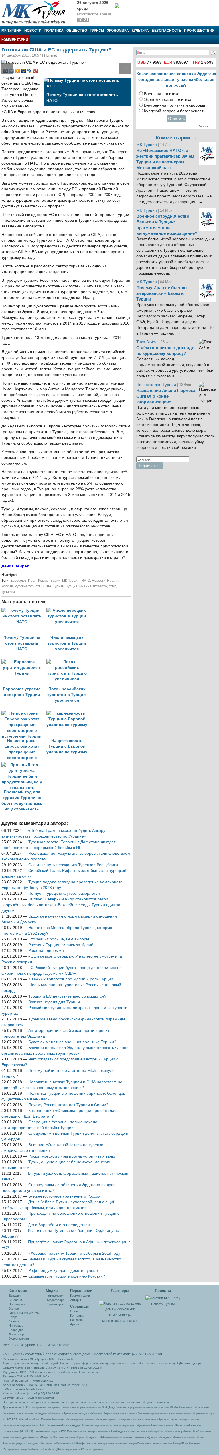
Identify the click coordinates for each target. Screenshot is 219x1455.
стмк (112, 586)
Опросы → (205, 126)
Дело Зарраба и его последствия (59, 1225)
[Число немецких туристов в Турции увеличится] (68, 610)
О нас (74, 1311)
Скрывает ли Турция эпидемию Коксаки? (66, 1276)
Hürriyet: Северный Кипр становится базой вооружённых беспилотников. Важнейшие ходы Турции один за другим (60, 905)
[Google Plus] (35, 71)
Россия (7, 586)
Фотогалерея (18, 1334)
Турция (72, 586)
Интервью (16, 1325)
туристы (8, 592)
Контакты (77, 1315)
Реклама (76, 1320)
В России (15, 1300)
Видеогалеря (55, 1300)
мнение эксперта (93, 586)
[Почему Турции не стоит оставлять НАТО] (23, 610)
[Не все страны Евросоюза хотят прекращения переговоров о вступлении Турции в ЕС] (23, 713)
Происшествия (199, 31)
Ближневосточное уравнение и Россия (64, 1196)
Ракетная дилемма (46, 950)
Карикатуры (54, 1304)
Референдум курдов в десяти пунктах (63, 1270)
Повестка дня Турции (156, 385)
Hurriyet (9, 575)
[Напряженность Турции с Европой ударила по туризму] (68, 713)
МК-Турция (11, 31)
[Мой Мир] (24, 71)
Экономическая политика (167, 99)
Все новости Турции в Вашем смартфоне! (36, 1345)
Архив (74, 1324)
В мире (14, 1308)
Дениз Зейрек (15, 566)
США (47, 586)
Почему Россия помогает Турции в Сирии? (68, 1105)
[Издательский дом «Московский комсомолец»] (120, 1306)
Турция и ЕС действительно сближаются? (67, 996)
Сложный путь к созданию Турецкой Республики (73, 865)
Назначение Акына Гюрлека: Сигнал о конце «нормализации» (166, 396)
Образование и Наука (24, 1312)
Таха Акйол (146, 342)
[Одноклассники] (18, 71)
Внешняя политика (161, 94)
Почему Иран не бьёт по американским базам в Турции (161, 293)
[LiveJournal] (30, 71)
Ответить (176, 119)
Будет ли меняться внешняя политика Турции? (72, 1042)
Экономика (118, 31)
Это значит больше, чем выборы (58, 939)
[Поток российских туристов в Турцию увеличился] (68, 662)
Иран (32, 581)
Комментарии (14, 40)
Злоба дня (16, 1330)
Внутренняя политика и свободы (174, 105)
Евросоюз (18, 581)
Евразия (15, 1295)
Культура (140, 31)
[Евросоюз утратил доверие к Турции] (23, 662)
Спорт (13, 1317)
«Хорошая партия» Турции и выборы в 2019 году (74, 1253)
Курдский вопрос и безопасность (174, 111)
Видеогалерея (19, 1338)
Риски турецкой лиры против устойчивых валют (72, 1156)
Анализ (14, 1321)
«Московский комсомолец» (113, 1354)
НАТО (85, 581)
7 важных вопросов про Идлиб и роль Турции (70, 979)
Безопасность (166, 31)
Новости (33, 31)
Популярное (17, 1304)
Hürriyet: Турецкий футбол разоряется (64, 893)
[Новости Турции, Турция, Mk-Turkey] (162, 1298)
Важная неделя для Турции (54, 1002)
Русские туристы (28, 586)
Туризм (97, 31)
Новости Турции (105, 581)
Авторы (75, 1300)
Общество (76, 31)
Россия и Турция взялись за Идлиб (60, 945)
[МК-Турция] (35, 12)
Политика (54, 31)
